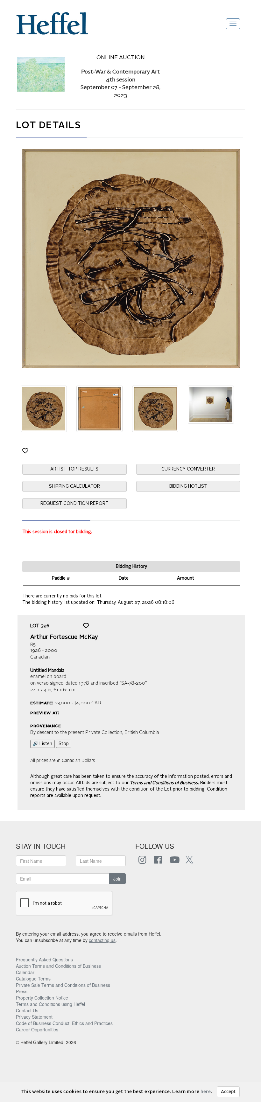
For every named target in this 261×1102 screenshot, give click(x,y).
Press (21, 991)
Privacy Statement (34, 1017)
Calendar (25, 972)
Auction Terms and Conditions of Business (58, 966)
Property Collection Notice (42, 997)
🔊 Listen (42, 744)
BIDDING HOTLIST (188, 486)
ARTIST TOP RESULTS (74, 469)
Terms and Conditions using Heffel (50, 1004)
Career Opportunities (37, 1029)
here (206, 1092)
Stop (64, 744)
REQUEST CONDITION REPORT (74, 503)
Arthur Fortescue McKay (64, 637)
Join (117, 878)
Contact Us (27, 1010)
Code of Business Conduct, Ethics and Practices (64, 1023)
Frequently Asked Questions (44, 959)
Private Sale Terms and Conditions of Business (63, 985)
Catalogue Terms (33, 978)
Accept (228, 1092)
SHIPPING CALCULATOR (74, 486)
